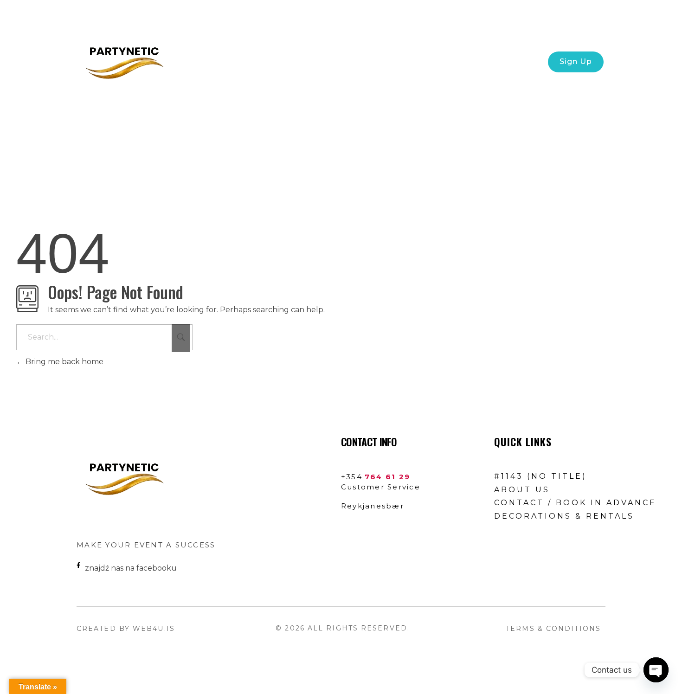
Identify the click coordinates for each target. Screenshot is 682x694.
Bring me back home (63, 361)
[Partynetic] (123, 60)
